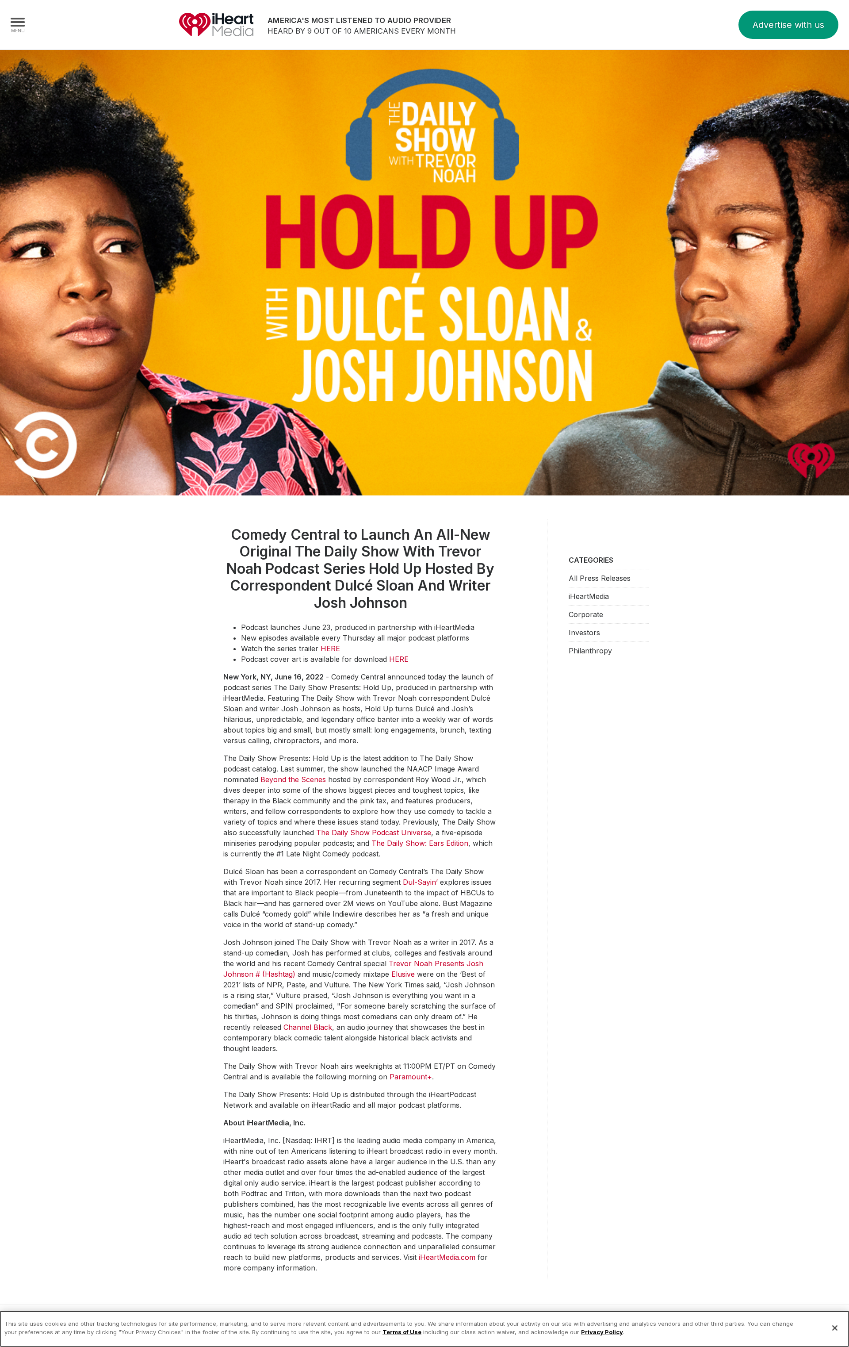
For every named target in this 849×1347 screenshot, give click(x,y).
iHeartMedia (216, 25)
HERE (330, 648)
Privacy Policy (602, 1331)
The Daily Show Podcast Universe (373, 832)
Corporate (586, 614)
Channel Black (307, 1027)
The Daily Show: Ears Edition (419, 843)
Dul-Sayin (419, 882)
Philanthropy (590, 650)
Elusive (403, 974)
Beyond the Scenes (293, 779)
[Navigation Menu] (17, 25)
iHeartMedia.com (447, 1257)
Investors (584, 632)
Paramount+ (411, 1076)
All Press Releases (600, 578)
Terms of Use (401, 1331)
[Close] (835, 1328)
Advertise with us (788, 24)
